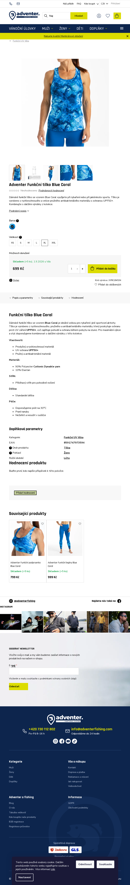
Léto (67, 458)
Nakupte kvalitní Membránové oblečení (63, 36)
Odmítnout (85, 864)
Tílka (67, 447)
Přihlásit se (18, 686)
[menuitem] (22, 28)
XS (12, 242)
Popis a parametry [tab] (22, 298)
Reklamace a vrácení (78, 776)
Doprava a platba (76, 772)
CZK (103, 3)
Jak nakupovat (75, 781)
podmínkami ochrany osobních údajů (58, 678)
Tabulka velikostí (17, 812)
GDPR (71, 803)
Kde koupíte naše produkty (22, 817)
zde (53, 869)
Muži (11, 767)
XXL (54, 242)
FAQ (79, 3)
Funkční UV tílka (73, 437)
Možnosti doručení (19, 253)
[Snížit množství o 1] (77, 268)
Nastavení (24, 877)
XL (44, 242)
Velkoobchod (74, 786)
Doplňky (13, 781)
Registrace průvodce (19, 826)
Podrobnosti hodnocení (51, 190)
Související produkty (52, 298)
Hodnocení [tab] (77, 298)
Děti (11, 776)
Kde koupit (89, 3)
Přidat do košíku (105, 268)
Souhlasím (105, 864)
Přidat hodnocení (25, 493)
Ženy (67, 453)
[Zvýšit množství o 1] (82, 268)
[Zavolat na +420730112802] (12, 3)
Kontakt (72, 767)
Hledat (79, 16)
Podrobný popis (17, 211)
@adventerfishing (24, 601)
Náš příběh (68, 3)
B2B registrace (16, 821)
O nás (12, 807)
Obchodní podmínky (78, 807)
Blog (11, 803)
